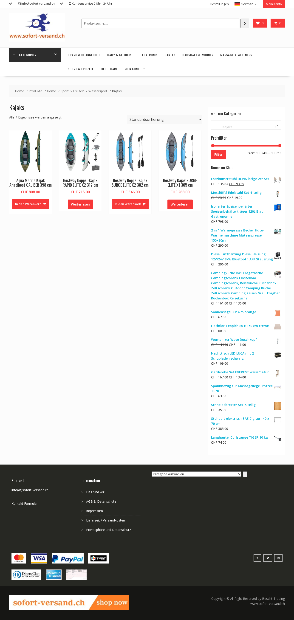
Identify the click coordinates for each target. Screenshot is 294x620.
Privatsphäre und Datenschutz (108, 529)
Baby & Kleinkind (120, 54)
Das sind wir (95, 492)
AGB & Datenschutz (101, 501)
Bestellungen (219, 4)
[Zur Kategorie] (245, 474)
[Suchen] (244, 23)
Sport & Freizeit (80, 68)
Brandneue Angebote (84, 54)
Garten (169, 54)
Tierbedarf (109, 68)
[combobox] (246, 125)
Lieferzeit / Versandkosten (105, 520)
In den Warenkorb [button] (28, 204)
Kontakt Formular (24, 503)
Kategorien (27, 54)
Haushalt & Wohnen (197, 54)
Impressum (94, 511)
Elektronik (149, 54)
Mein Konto (274, 4)
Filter (218, 154)
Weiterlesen (80, 204)
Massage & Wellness (236, 54)
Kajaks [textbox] (245, 127)
